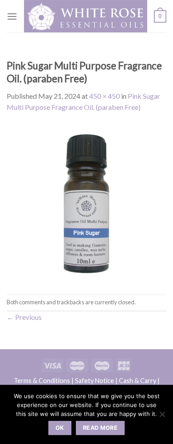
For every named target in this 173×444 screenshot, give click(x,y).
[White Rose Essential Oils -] (85, 16)
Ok (59, 427)
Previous (24, 317)
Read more (100, 427)
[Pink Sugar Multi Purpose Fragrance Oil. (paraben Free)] (86, 202)
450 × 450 (104, 96)
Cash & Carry (137, 380)
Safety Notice (94, 380)
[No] (161, 417)
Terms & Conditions (42, 380)
